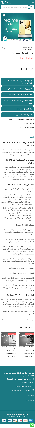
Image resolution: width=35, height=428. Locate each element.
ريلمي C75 (10, 311)
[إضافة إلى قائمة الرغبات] (20, 333)
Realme (21, 169)
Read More (28, 356)
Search (31, 7)
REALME (21, 127)
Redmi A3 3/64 (30, 350)
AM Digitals (22, 416)
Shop (28, 47)
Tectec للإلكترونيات (16, 295)
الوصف (32, 137)
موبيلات (24, 47)
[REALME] (27, 69)
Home (32, 47)
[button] (23, 361)
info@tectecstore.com (23, 386)
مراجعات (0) (30, 319)
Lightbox (5, 38)
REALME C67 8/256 (11, 350)
